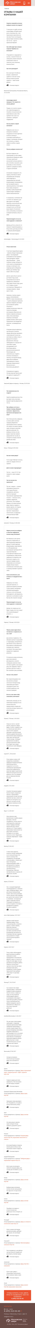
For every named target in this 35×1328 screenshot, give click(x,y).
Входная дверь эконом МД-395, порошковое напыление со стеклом (16, 1137)
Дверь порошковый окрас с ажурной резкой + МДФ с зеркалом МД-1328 (17, 1072)
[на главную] (13, 3)
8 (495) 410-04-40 (17, 1298)
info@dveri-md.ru (8, 1316)
